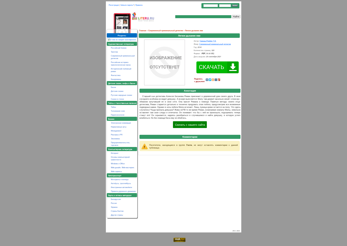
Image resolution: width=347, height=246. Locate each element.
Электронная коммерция (121, 123)
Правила (138, 5)
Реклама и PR (116, 134)
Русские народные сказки (121, 95)
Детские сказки (117, 91)
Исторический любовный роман (121, 70)
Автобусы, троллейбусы (121, 183)
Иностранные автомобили (121, 187)
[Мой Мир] (216, 80)
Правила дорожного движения (123, 191)
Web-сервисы (116, 171)
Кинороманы (116, 79)
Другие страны (117, 215)
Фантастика (115, 75)
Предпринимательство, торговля (120, 143)
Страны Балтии (117, 211)
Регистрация (114, 5)
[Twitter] (210, 80)
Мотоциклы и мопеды (119, 179)
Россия (114, 203)
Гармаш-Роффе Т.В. (208, 41)
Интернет (114, 153)
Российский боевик (118, 48)
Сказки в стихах (117, 99)
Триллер (114, 51)
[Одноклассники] (213, 80)
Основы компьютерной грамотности (120, 158)
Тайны (113, 107)
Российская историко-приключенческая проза (121, 63)
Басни (113, 87)
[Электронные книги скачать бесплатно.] (119, 19)
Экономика (115, 138)
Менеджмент (116, 130)
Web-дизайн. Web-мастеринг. (123, 167)
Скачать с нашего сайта (190, 125)
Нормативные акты (118, 126)
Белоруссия (116, 199)
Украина (114, 207)
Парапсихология (117, 115)
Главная (142, 30)
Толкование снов (118, 111)
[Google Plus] (219, 80)
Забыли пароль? (127, 5)
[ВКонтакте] (207, 80)
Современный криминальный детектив (123, 57)
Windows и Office (118, 163)
